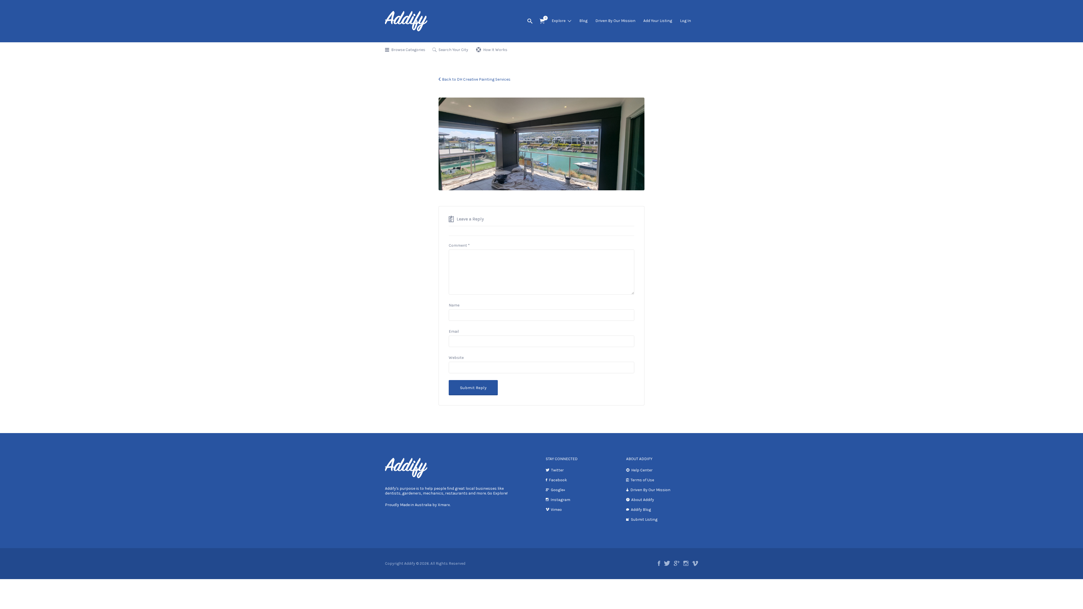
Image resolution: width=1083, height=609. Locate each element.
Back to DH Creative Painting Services (476, 79)
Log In (685, 20)
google (677, 563)
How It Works (495, 49)
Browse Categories (408, 49)
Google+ (558, 489)
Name (454, 305)
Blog (583, 20)
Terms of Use (642, 480)
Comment (459, 245)
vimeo (695, 563)
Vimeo (556, 509)
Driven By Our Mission (615, 20)
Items (542, 21)
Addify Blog (641, 509)
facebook (659, 563)
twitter (667, 563)
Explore (558, 20)
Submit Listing (644, 519)
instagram (685, 563)
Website (456, 357)
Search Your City (453, 49)
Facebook (558, 480)
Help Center (642, 470)
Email (454, 331)
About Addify (642, 499)
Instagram (560, 499)
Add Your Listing (657, 20)
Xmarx (444, 504)
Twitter (557, 470)
